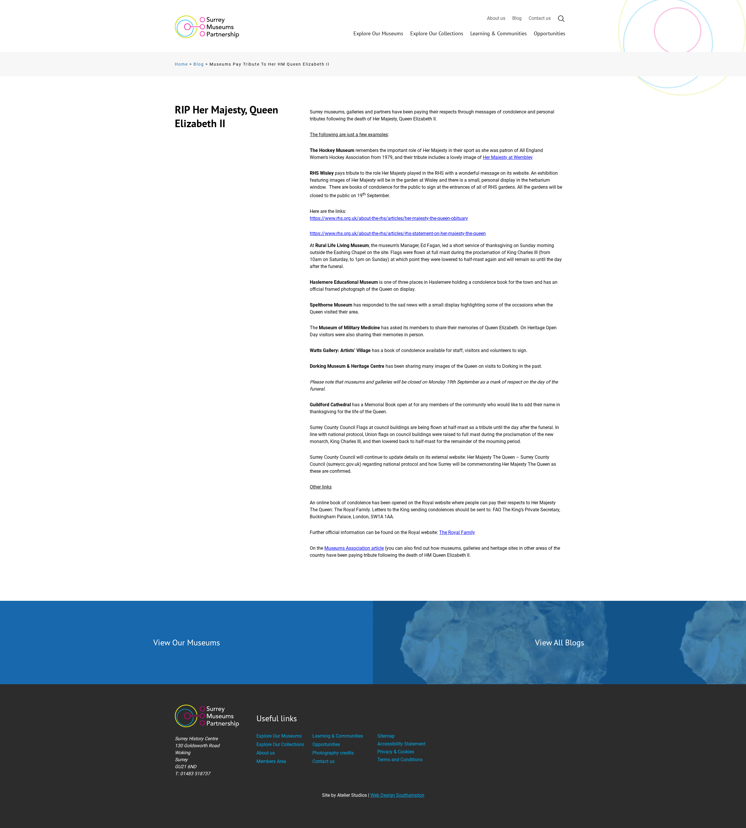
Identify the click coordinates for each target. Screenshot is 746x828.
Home (181, 64)
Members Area (271, 761)
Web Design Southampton (397, 795)
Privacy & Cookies (395, 752)
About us (496, 18)
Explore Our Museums (378, 33)
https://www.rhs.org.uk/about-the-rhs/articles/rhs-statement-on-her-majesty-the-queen (398, 233)
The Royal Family (457, 532)
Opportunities (549, 33)
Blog (517, 18)
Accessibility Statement (401, 744)
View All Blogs (559, 642)
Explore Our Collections (436, 33)
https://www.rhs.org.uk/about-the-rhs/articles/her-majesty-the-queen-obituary (389, 218)
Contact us (540, 18)
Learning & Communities (498, 33)
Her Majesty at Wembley (508, 157)
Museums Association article (354, 548)
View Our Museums (186, 642)
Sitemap (386, 736)
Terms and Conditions (400, 759)
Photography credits (333, 753)
